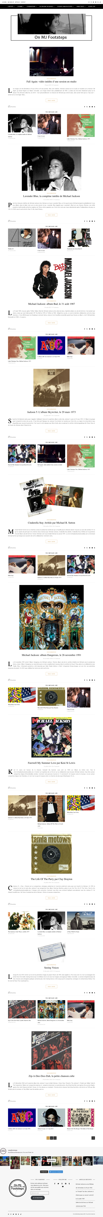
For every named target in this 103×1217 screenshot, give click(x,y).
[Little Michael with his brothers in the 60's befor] (25, 1160)
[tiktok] (100, 2)
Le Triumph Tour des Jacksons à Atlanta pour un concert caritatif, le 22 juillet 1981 (85, 1195)
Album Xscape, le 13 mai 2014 (45, 1128)
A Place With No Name (73, 932)
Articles (17, 2)
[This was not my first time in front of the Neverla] (5, 1161)
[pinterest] (95, 2)
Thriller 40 (10, 249)
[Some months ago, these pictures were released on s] (46, 1161)
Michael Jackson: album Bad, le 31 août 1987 (51, 303)
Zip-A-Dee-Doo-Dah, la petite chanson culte (19, 1020)
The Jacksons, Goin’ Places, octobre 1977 (18, 932)
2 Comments (57, 658)
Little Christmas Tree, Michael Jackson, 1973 (78, 139)
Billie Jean (69, 356)
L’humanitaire (31, 6)
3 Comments (56, 199)
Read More (51, 100)
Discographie (51, 78)
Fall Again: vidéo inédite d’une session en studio (51, 81)
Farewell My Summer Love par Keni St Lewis (19, 465)
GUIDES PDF (91, 6)
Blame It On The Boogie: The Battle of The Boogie (80, 1128)
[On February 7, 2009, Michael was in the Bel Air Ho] (77, 1161)
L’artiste (10, 6)
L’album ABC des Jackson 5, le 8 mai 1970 (49, 356)
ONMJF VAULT (80, 6)
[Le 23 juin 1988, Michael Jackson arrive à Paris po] (98, 1160)
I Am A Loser (41, 136)
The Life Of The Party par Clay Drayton (48, 708)
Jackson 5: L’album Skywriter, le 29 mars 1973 (51, 412)
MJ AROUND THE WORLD (46, 6)
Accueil (4, 2)
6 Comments (55, 85)
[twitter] (93, 2)
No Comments (55, 415)
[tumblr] (98, 2)
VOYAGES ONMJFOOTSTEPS (64, 6)
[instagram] (89, 2)
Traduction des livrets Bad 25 (74, 249)
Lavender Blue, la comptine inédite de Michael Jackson (51, 196)
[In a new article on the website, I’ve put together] (67, 1161)
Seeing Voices (51, 967)
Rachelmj (13, 106)
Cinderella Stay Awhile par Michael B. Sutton (51, 522)
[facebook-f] (91, 2)
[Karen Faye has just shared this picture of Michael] (56, 1161)
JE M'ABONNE (38, 1198)
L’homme (20, 6)
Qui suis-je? (11, 2)
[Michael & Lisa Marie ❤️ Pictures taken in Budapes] (36, 1161)
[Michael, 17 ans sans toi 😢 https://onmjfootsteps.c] (88, 1160)
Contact (23, 2)
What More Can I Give (14, 704)
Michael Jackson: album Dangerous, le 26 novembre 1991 (51, 655)
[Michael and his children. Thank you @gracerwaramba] (15, 1162)
